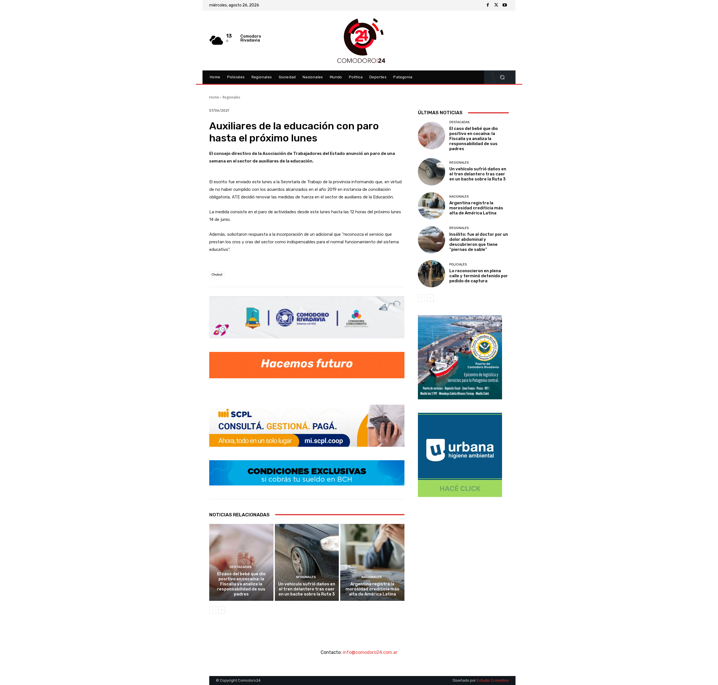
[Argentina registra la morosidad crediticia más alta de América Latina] (372, 562)
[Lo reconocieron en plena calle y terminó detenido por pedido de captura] (431, 273)
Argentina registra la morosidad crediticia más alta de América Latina (372, 589)
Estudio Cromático (493, 680)
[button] (502, 77)
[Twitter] (496, 5)
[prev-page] (212, 610)
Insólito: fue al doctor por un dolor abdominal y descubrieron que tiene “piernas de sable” (478, 242)
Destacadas (241, 567)
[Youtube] (504, 5)
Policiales (458, 264)
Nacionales (372, 577)
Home (214, 97)
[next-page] (221, 610)
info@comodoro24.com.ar (370, 652)
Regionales (231, 97)
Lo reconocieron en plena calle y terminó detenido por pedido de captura (478, 275)
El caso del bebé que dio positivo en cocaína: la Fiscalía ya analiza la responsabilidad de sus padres (241, 584)
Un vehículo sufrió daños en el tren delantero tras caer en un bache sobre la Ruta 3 (306, 589)
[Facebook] (488, 5)
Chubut (216, 274)
